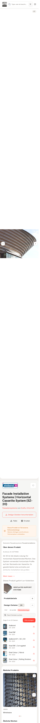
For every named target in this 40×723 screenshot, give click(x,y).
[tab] (5, 610)
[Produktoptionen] (34, 675)
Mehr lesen (7, 576)
